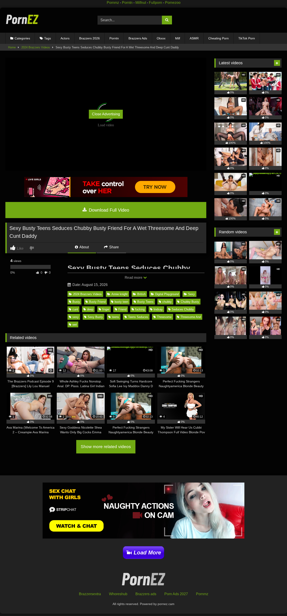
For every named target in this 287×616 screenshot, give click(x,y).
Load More (147, 552)
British (141, 294)
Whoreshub (118, 594)
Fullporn (155, 2)
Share (113, 247)
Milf (177, 38)
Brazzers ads (145, 594)
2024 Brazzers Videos (35, 47)
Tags (47, 38)
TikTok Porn (246, 38)
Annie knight (119, 294)
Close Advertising (106, 114)
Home (12, 47)
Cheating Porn (218, 38)
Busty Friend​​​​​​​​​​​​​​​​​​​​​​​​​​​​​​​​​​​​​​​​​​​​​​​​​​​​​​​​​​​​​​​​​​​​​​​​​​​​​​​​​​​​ (97, 301)
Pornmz (113, 2)
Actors (65, 38)
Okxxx (161, 38)
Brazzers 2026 (89, 38)
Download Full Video (108, 210)
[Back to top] (273, 602)
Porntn (127, 2)
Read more (134, 277)
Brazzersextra (90, 594)
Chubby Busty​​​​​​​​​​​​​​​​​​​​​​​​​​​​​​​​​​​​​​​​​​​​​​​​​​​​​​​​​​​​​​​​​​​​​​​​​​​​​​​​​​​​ (190, 301)
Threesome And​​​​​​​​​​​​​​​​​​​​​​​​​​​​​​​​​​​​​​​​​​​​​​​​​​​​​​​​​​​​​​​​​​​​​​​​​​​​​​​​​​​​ (190, 317)
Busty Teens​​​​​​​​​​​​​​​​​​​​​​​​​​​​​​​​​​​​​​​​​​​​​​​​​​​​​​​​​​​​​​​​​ (145, 301)
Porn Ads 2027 (176, 594)
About (84, 247)
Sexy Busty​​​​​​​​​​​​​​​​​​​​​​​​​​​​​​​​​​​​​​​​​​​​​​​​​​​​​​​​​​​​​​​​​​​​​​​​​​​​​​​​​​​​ (95, 317)
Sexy (191, 294)
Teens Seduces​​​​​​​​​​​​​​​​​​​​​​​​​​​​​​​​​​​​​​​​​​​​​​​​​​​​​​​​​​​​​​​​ (138, 317)
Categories (22, 38)
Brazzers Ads (137, 38)
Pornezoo (172, 2)
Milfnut (140, 2)
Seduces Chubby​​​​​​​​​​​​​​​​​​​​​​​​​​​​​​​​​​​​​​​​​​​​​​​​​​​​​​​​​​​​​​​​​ (183, 309)
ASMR (194, 38)
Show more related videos (106, 446)
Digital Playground (167, 294)
